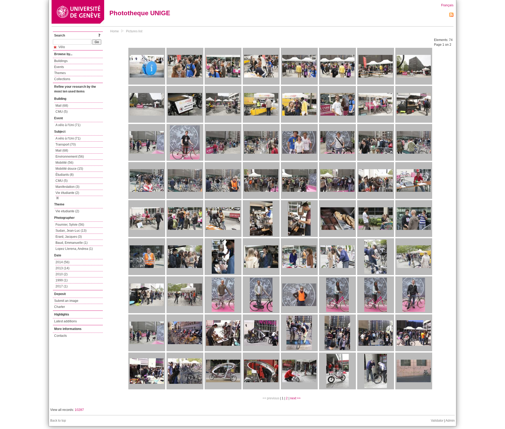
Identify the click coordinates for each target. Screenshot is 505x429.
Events (59, 67)
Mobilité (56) (64, 162)
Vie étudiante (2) (67, 193)
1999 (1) (61, 280)
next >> (295, 398)
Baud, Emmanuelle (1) (71, 243)
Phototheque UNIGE (139, 13)
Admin (450, 420)
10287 (79, 410)
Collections (62, 79)
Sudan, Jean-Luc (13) (71, 230)
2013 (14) (62, 268)
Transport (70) (65, 144)
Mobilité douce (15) (69, 168)
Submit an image (66, 301)
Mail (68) (61, 105)
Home (114, 31)
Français (447, 5)
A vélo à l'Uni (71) (67, 125)
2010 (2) (61, 274)
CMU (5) (61, 111)
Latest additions (65, 321)
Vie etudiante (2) (67, 211)
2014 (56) (62, 262)
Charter (59, 307)
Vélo (61, 47)
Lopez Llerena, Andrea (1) (74, 249)
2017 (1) (61, 286)
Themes (60, 73)
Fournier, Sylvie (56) (69, 224)
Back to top (58, 420)
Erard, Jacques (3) (68, 237)
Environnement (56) (69, 156)
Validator (437, 420)
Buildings (61, 61)
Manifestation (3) (67, 187)
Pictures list (134, 31)
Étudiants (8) (64, 175)
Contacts (60, 336)
